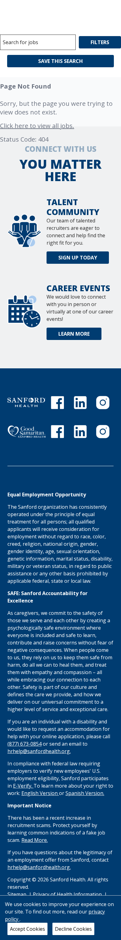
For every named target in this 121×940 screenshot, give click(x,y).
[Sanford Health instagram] (102, 403)
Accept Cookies (27, 929)
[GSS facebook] (57, 431)
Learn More (74, 333)
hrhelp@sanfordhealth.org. (39, 751)
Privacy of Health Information (68, 894)
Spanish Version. (84, 793)
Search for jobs (20, 42)
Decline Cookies (73, 929)
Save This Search (60, 61)
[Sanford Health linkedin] (80, 402)
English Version (40, 793)
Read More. (34, 840)
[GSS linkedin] (80, 431)
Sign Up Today (77, 257)
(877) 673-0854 (24, 743)
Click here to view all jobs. (37, 126)
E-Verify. (23, 785)
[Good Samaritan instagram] (102, 432)
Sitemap (16, 894)
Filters (100, 42)
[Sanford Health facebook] (57, 402)
